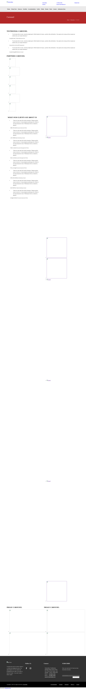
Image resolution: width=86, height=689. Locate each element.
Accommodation (32, 9)
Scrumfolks (25, 684)
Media (42, 9)
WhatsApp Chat (8, 688)
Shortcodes (73, 19)
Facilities (25, 9)
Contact (55, 9)
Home (8, 9)
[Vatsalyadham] (10, 2)
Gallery (38, 9)
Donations (67, 684)
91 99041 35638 (52, 675)
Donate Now (77, 2)
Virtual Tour (14, 9)
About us (20, 9)
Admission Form (61, 9)
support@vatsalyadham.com (60, 4)
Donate (46, 9)
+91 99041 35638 (59, 2)
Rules (51, 9)
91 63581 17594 (52, 673)
